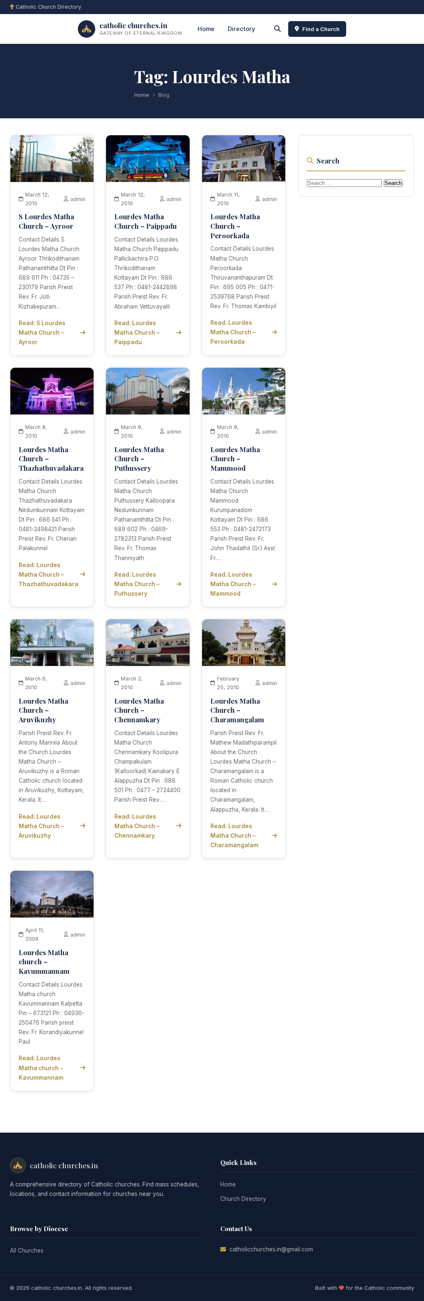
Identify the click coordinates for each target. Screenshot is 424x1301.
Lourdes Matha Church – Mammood (235, 458)
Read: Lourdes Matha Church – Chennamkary (136, 826)
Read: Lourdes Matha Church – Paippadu (136, 332)
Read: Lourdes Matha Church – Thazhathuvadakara (48, 574)
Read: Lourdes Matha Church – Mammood (232, 584)
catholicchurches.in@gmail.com (271, 1249)
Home (206, 28)
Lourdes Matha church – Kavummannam (44, 961)
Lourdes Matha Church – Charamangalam (237, 710)
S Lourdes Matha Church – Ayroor (46, 221)
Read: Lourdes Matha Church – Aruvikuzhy (41, 826)
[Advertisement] (360, 329)
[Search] (277, 29)
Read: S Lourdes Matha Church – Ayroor (42, 332)
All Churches (26, 1250)
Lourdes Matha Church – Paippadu (145, 221)
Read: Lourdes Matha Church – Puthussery (136, 584)
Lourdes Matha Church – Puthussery (139, 458)
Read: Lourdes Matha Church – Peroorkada (232, 332)
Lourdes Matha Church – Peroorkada (235, 226)
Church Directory (243, 1199)
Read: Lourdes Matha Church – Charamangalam (234, 835)
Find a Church (321, 29)
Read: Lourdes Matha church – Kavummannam (41, 1068)
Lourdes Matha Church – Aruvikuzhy (43, 710)
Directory (241, 28)
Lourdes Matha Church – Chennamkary (139, 710)
